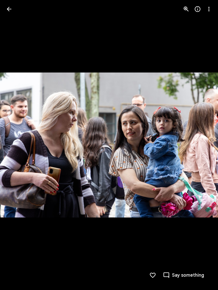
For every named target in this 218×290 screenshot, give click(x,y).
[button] (16, 145)
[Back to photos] (9, 9)
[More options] (209, 9)
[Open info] (197, 9)
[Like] (152, 275)
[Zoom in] (186, 9)
